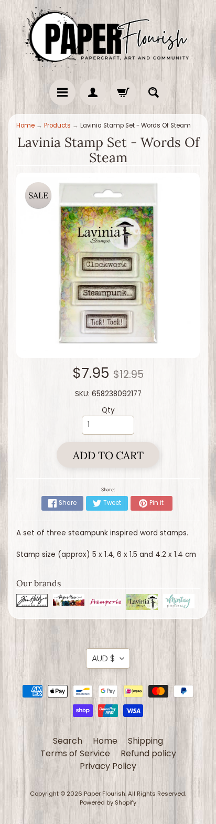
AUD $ (103, 658)
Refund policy (148, 753)
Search (67, 741)
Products (57, 125)
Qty (108, 410)
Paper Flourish (104, 793)
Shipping (145, 741)
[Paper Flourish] (108, 37)
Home (25, 125)
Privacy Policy (108, 766)
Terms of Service (75, 753)
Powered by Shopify (108, 802)
